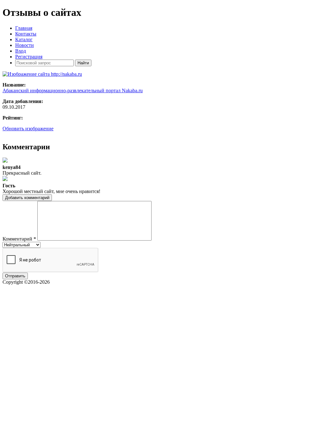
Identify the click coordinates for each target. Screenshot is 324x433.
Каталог (24, 39)
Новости (24, 45)
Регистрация (28, 56)
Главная (23, 28)
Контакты (25, 33)
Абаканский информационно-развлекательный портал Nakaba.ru (73, 90)
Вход (20, 51)
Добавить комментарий (27, 197)
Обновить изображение (28, 128)
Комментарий (19, 239)
